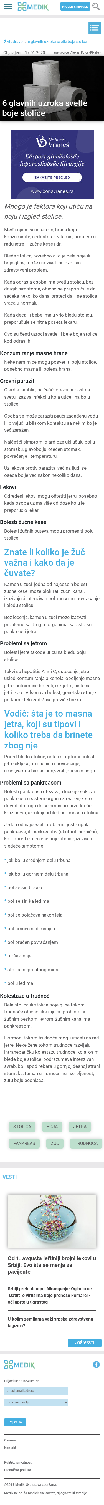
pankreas (24, 1143)
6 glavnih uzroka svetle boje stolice (57, 41)
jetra (80, 1126)
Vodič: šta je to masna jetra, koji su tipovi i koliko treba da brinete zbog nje (48, 729)
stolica (22, 1126)
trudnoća (86, 1143)
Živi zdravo (13, 41)
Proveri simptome (75, 6)
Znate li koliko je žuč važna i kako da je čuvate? (44, 563)
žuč (55, 1143)
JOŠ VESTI (84, 1342)
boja (52, 1126)
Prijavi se (15, 1422)
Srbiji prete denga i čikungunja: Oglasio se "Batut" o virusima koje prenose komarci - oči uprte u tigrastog (50, 1295)
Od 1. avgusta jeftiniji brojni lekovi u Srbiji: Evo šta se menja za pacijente (52, 1265)
